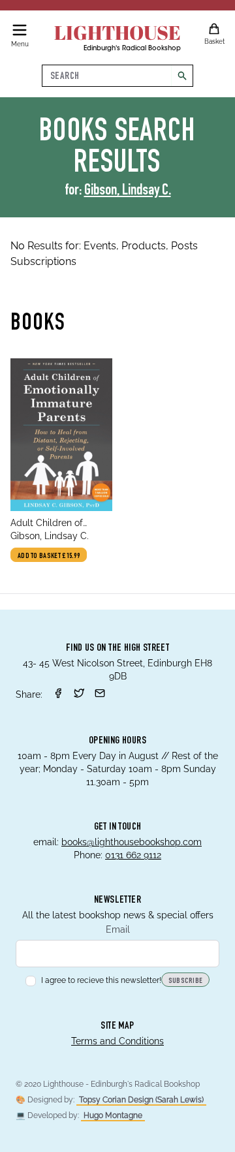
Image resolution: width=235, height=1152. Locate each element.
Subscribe (185, 981)
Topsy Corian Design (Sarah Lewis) (141, 1099)
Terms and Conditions (117, 1041)
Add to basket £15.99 (49, 556)
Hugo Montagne (113, 1115)
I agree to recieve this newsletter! (101, 980)
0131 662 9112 (133, 855)
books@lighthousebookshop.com (131, 842)
